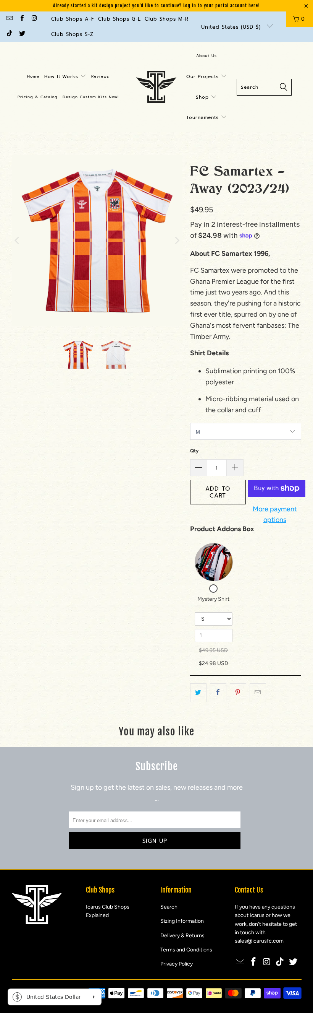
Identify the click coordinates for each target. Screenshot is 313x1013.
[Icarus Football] (156, 87)
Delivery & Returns (182, 935)
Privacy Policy (176, 964)
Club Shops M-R (167, 19)
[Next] (177, 240)
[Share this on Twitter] (198, 692)
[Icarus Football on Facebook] (21, 19)
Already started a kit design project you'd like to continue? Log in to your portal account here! (156, 5)
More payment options (275, 514)
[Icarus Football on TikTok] (9, 34)
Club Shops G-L (119, 19)
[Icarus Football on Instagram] (34, 19)
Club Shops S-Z (72, 34)
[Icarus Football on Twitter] (21, 34)
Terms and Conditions (186, 949)
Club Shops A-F (72, 19)
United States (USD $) (232, 27)
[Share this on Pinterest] (238, 692)
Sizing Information (182, 921)
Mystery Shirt (213, 599)
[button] (65, 77)
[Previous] (17, 240)
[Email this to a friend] (258, 692)
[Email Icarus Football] (9, 19)
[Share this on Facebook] (218, 692)
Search (168, 907)
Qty (194, 451)
